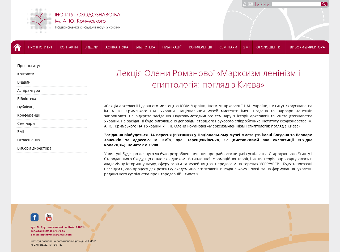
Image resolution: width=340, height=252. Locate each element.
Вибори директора (307, 47)
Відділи (91, 47)
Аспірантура (116, 47)
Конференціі (200, 47)
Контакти (69, 47)
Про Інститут (40, 47)
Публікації (171, 47)
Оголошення (268, 47)
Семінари (228, 47)
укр (259, 4)
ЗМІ (246, 47)
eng (266, 4)
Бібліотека (145, 47)
